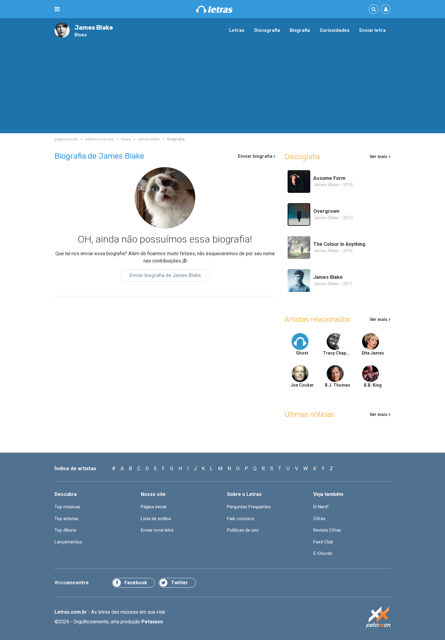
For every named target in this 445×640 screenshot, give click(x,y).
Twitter (179, 583)
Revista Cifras (327, 530)
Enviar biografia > (256, 156)
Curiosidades (335, 30)
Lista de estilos (156, 518)
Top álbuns (65, 530)
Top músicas (67, 507)
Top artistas (66, 518)
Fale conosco (240, 518)
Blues (80, 35)
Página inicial (153, 507)
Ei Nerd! (320, 507)
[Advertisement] (222, 83)
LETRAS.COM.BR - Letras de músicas (214, 9)
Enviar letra (372, 30)
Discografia (267, 30)
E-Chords (322, 553)
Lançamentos (68, 542)
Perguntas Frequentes (249, 507)
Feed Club (323, 542)
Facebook (135, 583)
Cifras (319, 518)
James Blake (93, 27)
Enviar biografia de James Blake (165, 275)
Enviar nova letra (157, 530)
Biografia (300, 30)
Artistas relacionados (318, 319)
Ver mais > (380, 156)
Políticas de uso (243, 530)
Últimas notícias (310, 414)
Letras (237, 30)
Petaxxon (152, 622)
